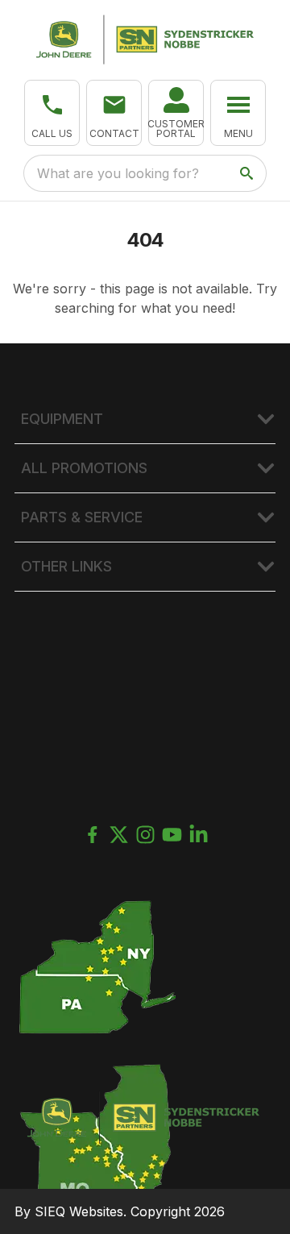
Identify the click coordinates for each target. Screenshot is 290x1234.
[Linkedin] (198, 835)
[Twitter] (119, 835)
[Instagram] (145, 835)
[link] (176, 113)
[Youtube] (172, 835)
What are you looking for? (118, 173)
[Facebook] (92, 835)
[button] (52, 113)
